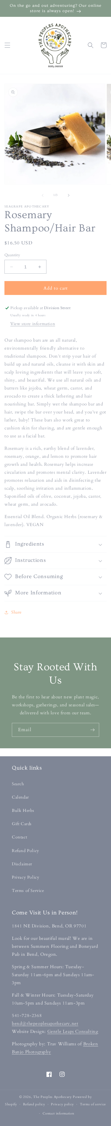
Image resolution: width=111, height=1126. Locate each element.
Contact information (58, 1113)
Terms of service (93, 1104)
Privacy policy (62, 1104)
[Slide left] (42, 195)
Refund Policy (25, 851)
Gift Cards (22, 824)
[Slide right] (68, 195)
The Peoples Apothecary (52, 1097)
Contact (19, 837)
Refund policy (34, 1104)
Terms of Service (28, 890)
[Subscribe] (92, 730)
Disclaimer (22, 864)
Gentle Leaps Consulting (72, 1031)
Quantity (12, 255)
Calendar (20, 797)
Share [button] (16, 612)
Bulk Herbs (23, 810)
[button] (7, 45)
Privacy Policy (25, 877)
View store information (32, 324)
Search (18, 784)
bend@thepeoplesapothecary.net (45, 1023)
